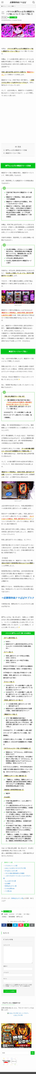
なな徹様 (7, 883)
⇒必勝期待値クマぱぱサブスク (17, 597)
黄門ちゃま (19, 916)
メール (5, 972)
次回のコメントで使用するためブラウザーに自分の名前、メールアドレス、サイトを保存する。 (19, 985)
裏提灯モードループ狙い (13, 153)
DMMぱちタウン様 (10, 886)
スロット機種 (13, 17)
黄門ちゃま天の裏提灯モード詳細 (16, 150)
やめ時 (6, 914)
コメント (6, 945)
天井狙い (4, 916)
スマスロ (11, 914)
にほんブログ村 (18, 1015)
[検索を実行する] (33, 1053)
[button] (4, 925)
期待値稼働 (12, 916)
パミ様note (8, 891)
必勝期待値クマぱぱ (18, 2)
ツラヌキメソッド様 (11, 865)
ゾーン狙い (19, 914)
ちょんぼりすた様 (10, 881)
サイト (5, 978)
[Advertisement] (18, 120)
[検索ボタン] (33, 2)
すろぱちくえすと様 (11, 871)
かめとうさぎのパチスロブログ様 (15, 868)
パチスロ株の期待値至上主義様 (14, 873)
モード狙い (27, 914)
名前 (5, 966)
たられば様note (9, 888)
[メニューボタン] (2, 2)
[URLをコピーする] (32, 925)
